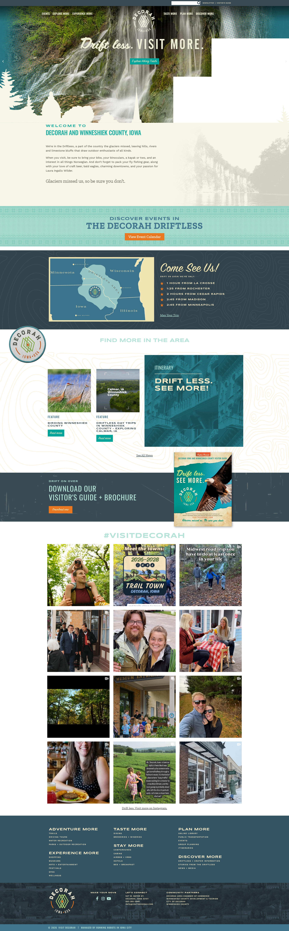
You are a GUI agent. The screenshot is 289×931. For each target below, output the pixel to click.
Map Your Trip (169, 315)
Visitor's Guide (224, 3)
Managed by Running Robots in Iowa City (106, 927)
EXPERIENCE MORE (82, 14)
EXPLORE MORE (61, 14)
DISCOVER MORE (205, 14)
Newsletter (208, 3)
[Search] (198, 3)
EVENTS (46, 14)
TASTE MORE (170, 14)
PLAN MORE (186, 14)
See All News (144, 455)
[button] (3, 61)
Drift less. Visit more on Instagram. (144, 808)
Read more (56, 433)
